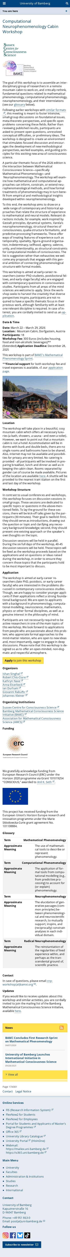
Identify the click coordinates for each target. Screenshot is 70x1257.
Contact (8, 1091)
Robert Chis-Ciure (14, 677)
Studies (11, 1181)
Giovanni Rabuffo (14, 692)
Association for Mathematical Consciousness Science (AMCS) (32, 720)
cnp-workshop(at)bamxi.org (27, 982)
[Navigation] (5, 3)
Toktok (27, 1235)
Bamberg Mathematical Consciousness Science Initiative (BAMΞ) (33, 713)
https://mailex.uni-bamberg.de (26, 1149)
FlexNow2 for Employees (22, 1119)
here (42, 476)
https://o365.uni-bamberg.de (25, 1152)
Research (12, 1185)
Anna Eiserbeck (12, 685)
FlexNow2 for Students (20, 1114)
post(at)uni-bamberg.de (26, 1221)
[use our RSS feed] (62, 1028)
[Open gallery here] (35, 397)
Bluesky (20, 1235)
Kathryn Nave (11, 681)
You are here (10, 11)
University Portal (17, 1141)
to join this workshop (23, 660)
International (14, 1190)
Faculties (11, 1172)
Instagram (5, 1235)
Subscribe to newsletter (19, 1244)
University (12, 1167)
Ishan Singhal (11, 674)
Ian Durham (10, 688)
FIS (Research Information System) (28, 1110)
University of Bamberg (35, 3)
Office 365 (12, 1132)
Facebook (13, 1235)
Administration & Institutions (25, 1176)
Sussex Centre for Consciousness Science (29, 707)
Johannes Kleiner (13, 696)
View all (13, 1074)
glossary (19, 104)
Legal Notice (23, 1091)
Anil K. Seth (44, 782)
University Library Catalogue (24, 1136)
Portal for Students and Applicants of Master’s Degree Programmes (36, 1125)
